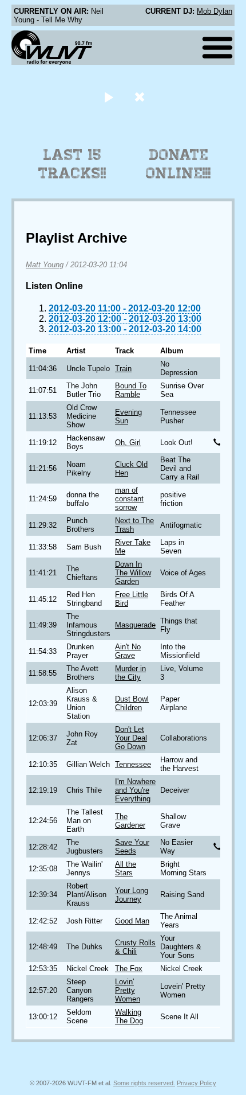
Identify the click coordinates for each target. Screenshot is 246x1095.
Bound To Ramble (130, 390)
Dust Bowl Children (132, 703)
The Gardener (130, 820)
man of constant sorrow (129, 499)
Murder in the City (130, 672)
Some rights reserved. (144, 1083)
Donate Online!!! (178, 164)
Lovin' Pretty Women (127, 990)
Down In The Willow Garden (133, 573)
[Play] (108, 97)
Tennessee (133, 764)
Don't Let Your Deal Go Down (131, 738)
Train (123, 368)
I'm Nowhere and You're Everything (135, 790)
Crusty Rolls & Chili (135, 947)
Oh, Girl (128, 442)
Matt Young (45, 264)
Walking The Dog (129, 1016)
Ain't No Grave (128, 651)
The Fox (128, 968)
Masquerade (135, 625)
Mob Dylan (214, 11)
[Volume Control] (141, 97)
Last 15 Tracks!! (72, 164)
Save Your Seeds (132, 846)
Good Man (132, 921)
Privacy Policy (196, 1083)
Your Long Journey (131, 894)
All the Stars (125, 868)
